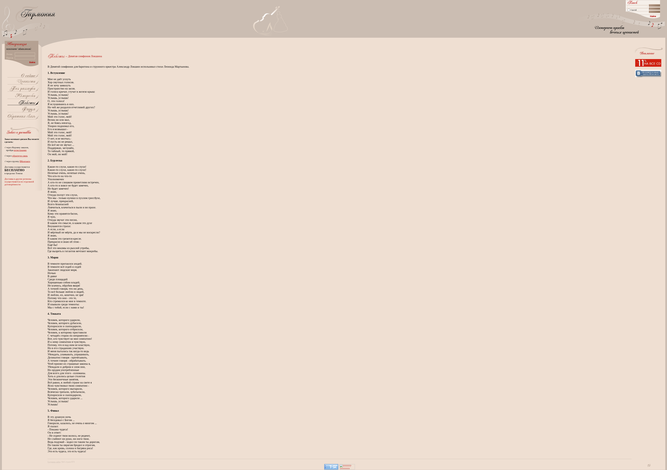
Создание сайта (54, 462)
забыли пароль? (24, 49)
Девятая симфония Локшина (85, 56)
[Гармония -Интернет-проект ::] (28, 76)
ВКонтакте (25, 161)
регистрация (11, 49)
